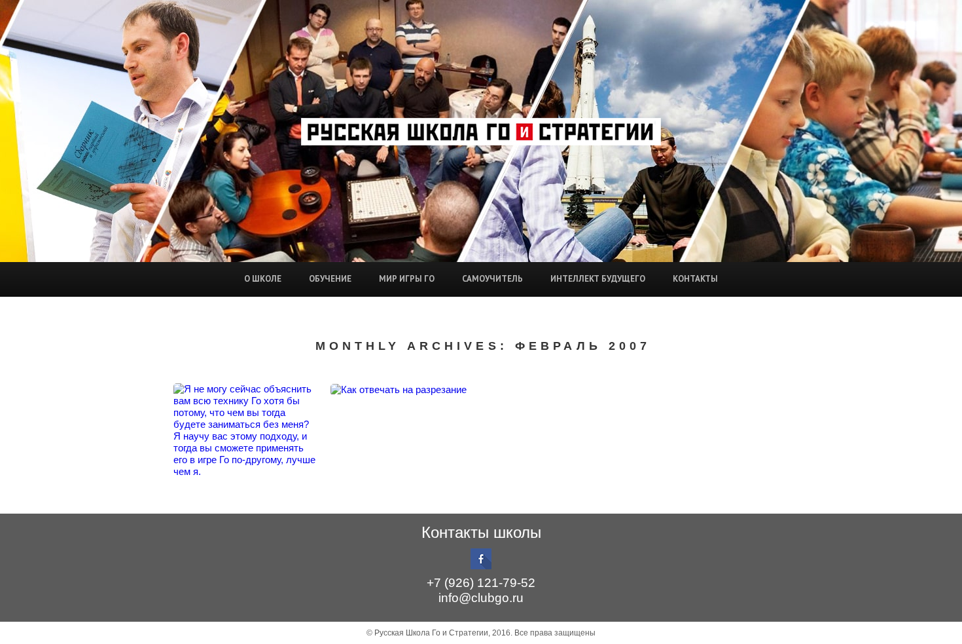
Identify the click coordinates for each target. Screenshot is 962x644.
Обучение (330, 278)
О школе (262, 278)
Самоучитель (492, 278)
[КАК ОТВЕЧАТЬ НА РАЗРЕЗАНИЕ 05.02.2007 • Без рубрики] (402, 389)
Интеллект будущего (597, 278)
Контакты (695, 278)
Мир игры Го (407, 278)
